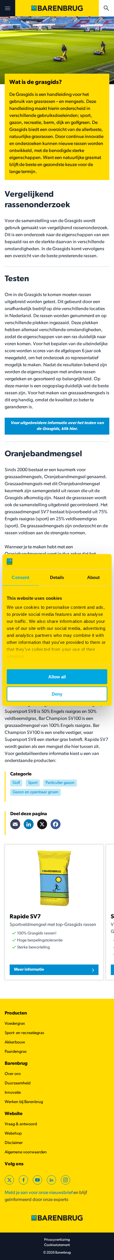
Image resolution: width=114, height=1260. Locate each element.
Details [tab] (57, 577)
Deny (57, 693)
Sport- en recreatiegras (24, 1033)
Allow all (57, 676)
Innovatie (13, 1092)
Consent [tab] (20, 577)
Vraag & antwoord (21, 1124)
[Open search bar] (106, 8)
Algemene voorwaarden (26, 1152)
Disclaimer (14, 1143)
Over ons (13, 1074)
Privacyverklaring (57, 1240)
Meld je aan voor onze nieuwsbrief (38, 1192)
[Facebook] (56, 824)
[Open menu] (7, 8)
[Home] (57, 8)
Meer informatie (29, 969)
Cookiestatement (57, 1245)
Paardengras (16, 1052)
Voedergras (15, 1024)
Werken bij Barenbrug (24, 1102)
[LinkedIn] (29, 824)
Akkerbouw (15, 1042)
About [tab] (93, 577)
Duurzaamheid (17, 1083)
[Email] (15, 824)
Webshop (13, 1133)
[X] (42, 824)
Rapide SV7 (25, 917)
